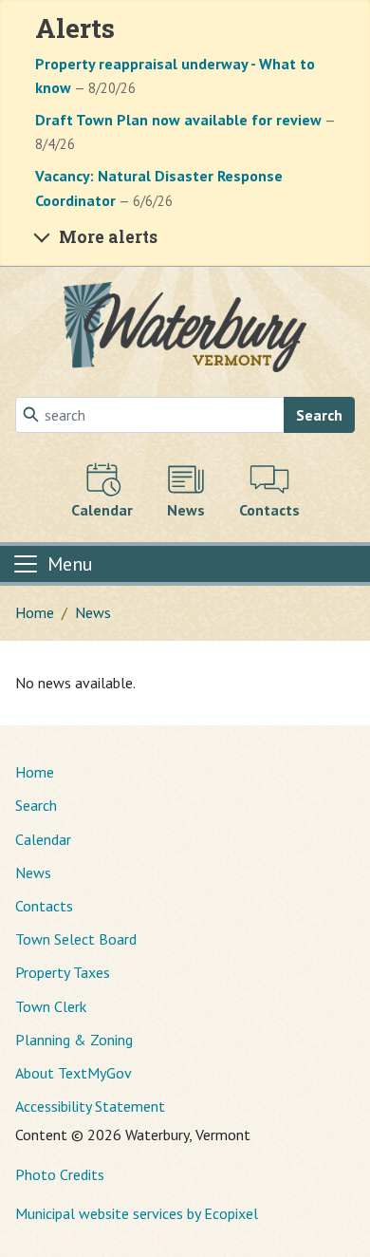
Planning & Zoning (74, 1039)
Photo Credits (59, 1174)
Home (34, 612)
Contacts (44, 905)
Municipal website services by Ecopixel (136, 1213)
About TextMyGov (73, 1072)
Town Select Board (76, 938)
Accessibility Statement (90, 1106)
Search (319, 414)
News (93, 612)
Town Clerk (50, 1006)
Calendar (43, 839)
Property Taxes (62, 972)
